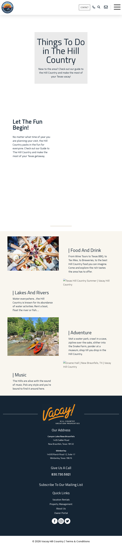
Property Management (61, 504)
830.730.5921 (61, 474)
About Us (61, 508)
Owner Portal (61, 513)
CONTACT (84, 7)
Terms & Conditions (78, 541)
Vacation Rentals (61, 499)
